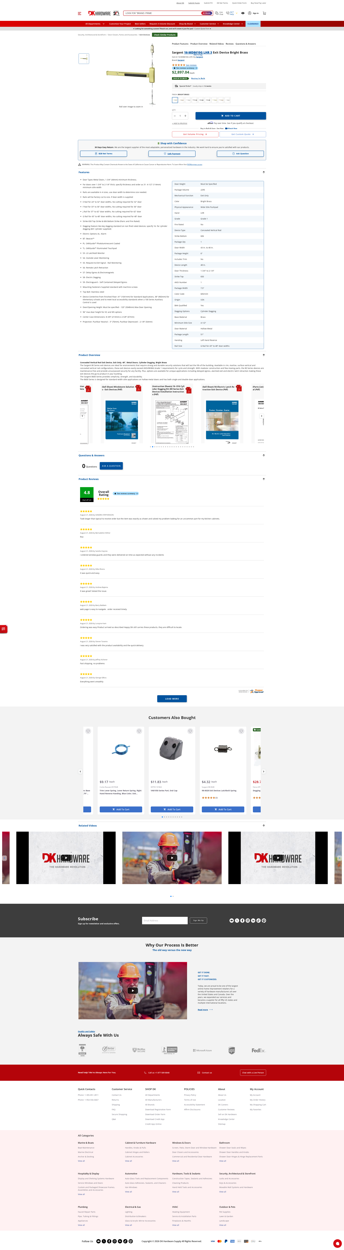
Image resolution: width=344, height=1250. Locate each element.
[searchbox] (168, 13)
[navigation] (209, 24)
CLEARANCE (253, 23)
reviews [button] (191, 65)
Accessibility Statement (194, 1104)
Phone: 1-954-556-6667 (88, 1100)
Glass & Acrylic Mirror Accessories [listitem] (140, 1220)
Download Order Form (155, 1114)
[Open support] (337, 1243)
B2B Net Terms (105, 153)
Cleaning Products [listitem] (180, 1183)
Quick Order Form (239, 3)
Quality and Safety (86, 1031)
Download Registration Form (158, 1109)
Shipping (116, 1104)
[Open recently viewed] (243, 13)
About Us (222, 1095)
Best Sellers (140, 23)
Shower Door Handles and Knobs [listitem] (234, 1152)
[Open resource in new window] (121, 422)
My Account (255, 1095)
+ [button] (185, 116)
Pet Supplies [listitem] (224, 1212)
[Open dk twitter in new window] (237, 920)
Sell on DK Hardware (227, 1114)
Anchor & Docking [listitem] (86, 1156)
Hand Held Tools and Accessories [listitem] (187, 1187)
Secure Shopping (119, 1114)
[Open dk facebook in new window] (242, 920)
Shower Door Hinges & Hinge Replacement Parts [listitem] (241, 1156)
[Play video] (66, 857)
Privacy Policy (190, 1095)
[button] (79, 13)
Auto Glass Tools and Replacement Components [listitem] (146, 1178)
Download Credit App (154, 1119)
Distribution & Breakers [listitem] (135, 1216)
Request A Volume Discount (162, 23)
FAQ (113, 1109)
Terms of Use (190, 1100)
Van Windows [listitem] (131, 1187)
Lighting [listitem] (128, 1212)
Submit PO (208, 3)
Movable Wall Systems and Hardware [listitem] (236, 1187)
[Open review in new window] (251, 691)
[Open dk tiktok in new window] (258, 920)
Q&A (114, 1119)
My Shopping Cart (258, 1104)
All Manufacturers (153, 1100)
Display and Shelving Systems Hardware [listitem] (96, 1178)
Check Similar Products (164, 34)
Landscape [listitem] (224, 1220)
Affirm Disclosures (192, 1109)
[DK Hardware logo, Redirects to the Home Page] (101, 13)
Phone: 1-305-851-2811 (88, 1095)
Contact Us (116, 1095)
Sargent (199, 57)
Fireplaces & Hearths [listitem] (181, 1220)
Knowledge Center (226, 1119)
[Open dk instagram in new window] (248, 920)
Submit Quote (194, 3)
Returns (115, 1100)
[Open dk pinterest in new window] (264, 920)
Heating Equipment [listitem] (181, 1212)
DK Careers (223, 1104)
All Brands (150, 1104)
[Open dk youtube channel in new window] (232, 920)
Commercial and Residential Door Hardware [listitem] (192, 1156)
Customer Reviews (226, 1109)
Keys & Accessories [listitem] (227, 1183)
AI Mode (206, 13)
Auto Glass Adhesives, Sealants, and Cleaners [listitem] (145, 1183)
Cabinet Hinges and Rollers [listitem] (137, 1152)
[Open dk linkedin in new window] (253, 920)
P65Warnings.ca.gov (194, 164)
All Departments (152, 1095)
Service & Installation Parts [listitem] (184, 1216)
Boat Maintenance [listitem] (86, 1147)
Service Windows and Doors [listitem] (90, 1183)
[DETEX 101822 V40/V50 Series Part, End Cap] (172, 749)
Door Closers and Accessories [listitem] (185, 1152)
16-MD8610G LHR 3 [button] (198, 52)
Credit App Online (153, 1124)
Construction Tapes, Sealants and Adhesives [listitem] (192, 1178)
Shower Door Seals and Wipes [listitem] (232, 1147)
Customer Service (208, 24)
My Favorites (255, 1109)
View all (81, 1161)
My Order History (257, 1100)
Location (222, 1100)
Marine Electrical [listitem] (85, 1152)
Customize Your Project (120, 23)
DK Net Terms (222, 3)
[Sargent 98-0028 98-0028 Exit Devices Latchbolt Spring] (223, 749)
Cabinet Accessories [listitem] (134, 1156)
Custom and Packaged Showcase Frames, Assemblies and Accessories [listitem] (96, 1188)
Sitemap (221, 1124)
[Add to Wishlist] (88, 731)
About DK (180, 3)
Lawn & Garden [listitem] (226, 1216)
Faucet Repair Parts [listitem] (86, 1212)
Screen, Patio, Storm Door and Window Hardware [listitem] (194, 1147)
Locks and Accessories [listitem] (229, 1178)
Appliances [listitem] (83, 1220)
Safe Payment (174, 153)
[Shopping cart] (264, 13)
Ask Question (242, 153)
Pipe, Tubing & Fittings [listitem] (88, 1216)
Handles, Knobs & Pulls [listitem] (135, 1147)
